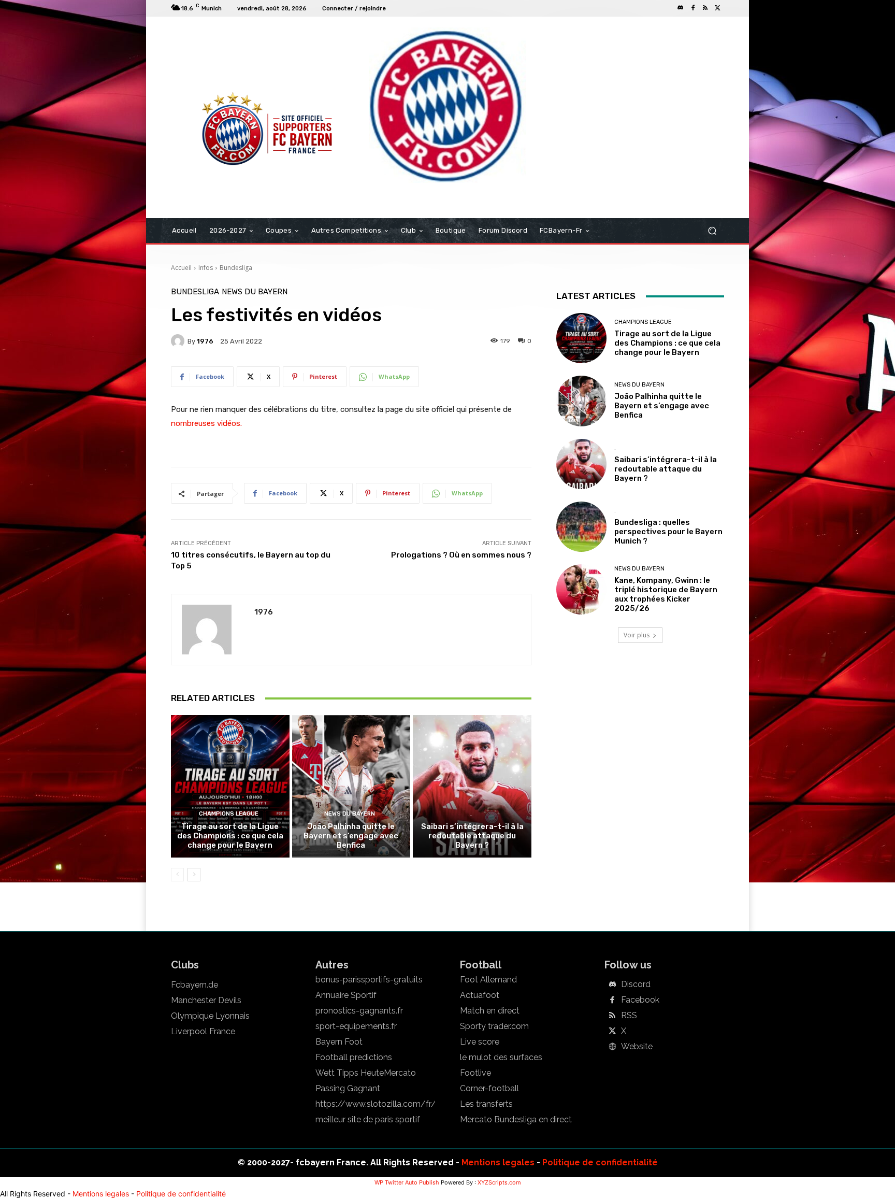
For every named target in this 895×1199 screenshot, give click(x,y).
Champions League (228, 814)
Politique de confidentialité (600, 1162)
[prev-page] (177, 874)
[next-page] (193, 874)
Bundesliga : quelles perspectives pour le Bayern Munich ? (668, 532)
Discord (636, 984)
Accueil (181, 267)
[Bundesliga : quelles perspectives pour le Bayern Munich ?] (581, 527)
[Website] (612, 1047)
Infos (205, 267)
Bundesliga (236, 267)
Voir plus (636, 635)
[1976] (179, 341)
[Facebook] (693, 8)
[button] (712, 231)
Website (637, 1047)
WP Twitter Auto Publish (406, 1182)
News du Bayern (254, 292)
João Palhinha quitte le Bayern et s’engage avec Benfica (351, 836)
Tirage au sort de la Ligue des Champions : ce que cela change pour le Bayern (230, 836)
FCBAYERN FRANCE (227, 59)
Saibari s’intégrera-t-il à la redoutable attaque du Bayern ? (472, 836)
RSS (629, 1015)
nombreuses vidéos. (206, 423)
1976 (205, 341)
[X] (718, 8)
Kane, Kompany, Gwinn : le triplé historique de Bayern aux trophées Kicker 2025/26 (665, 594)
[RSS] (705, 8)
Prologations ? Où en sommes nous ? (461, 555)
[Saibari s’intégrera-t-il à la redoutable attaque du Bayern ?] (472, 786)
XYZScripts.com (499, 1182)
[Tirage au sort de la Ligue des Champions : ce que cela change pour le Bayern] (230, 786)
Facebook (640, 1000)
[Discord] (680, 8)
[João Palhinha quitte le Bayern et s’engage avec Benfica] (351, 786)
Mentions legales (498, 1162)
